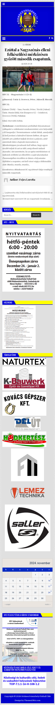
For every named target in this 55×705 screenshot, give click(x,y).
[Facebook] (49, 38)
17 (49, 586)
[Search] (52, 38)
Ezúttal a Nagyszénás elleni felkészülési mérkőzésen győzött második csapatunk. (27, 54)
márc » (47, 604)
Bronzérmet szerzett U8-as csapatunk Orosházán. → (28, 199)
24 (49, 592)
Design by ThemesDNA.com (27, 700)
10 (49, 581)
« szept (7, 604)
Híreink (28, 44)
